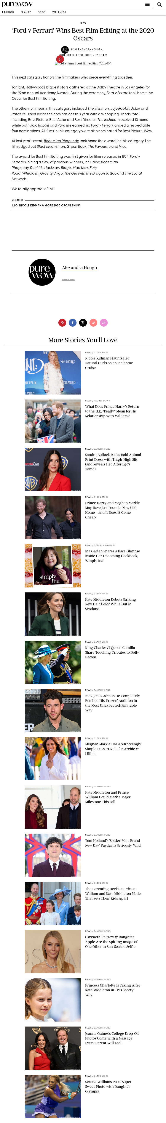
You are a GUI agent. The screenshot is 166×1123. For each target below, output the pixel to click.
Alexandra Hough (88, 49)
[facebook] (73, 323)
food (42, 12)
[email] (104, 323)
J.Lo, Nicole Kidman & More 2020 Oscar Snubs (46, 205)
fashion (8, 12)
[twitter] (83, 323)
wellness (59, 12)
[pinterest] (60, 59)
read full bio (68, 280)
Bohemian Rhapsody (61, 141)
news (83, 23)
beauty (26, 12)
